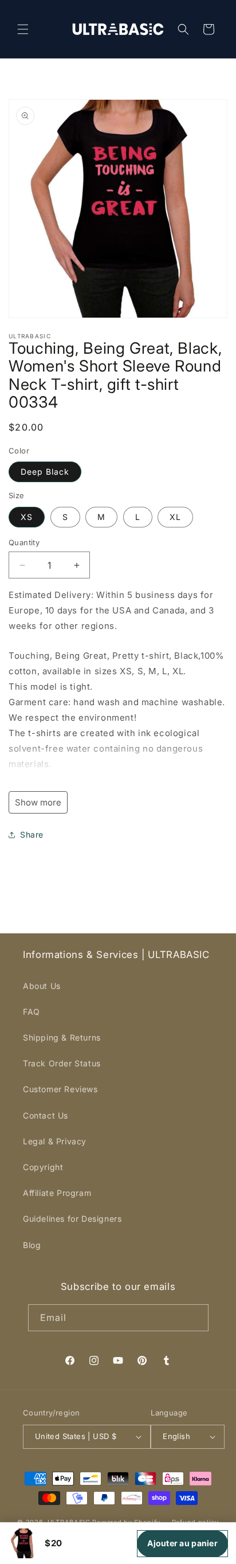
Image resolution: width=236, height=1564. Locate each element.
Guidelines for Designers (72, 1218)
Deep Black (45, 471)
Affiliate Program (57, 1193)
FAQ (31, 1011)
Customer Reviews (60, 1089)
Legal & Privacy (54, 1141)
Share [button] (32, 834)
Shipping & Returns (62, 1037)
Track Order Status (62, 1063)
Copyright (43, 1167)
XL (175, 517)
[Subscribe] (195, 1317)
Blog (32, 1245)
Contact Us (45, 1115)
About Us (42, 986)
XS (27, 517)
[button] (23, 29)
